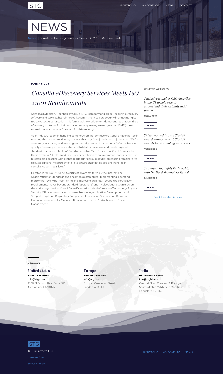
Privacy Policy (36, 363)
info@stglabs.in (148, 279)
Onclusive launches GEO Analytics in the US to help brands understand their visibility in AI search (167, 104)
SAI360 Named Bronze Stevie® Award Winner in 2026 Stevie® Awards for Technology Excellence (167, 139)
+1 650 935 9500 (38, 275)
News (170, 5)
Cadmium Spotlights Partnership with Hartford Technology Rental (166, 170)
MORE (150, 125)
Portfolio (128, 5)
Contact (186, 5)
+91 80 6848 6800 (151, 275)
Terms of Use (36, 357)
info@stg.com (36, 279)
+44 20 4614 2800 (95, 275)
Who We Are (150, 5)
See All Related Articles (168, 197)
